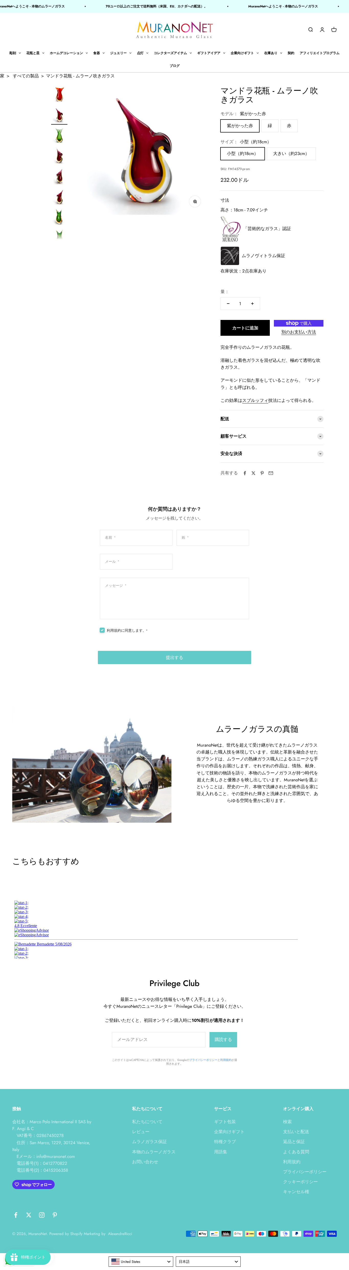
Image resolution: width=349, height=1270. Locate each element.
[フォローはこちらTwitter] (28, 1215)
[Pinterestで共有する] (262, 473)
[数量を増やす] (252, 303)
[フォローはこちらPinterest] (54, 1215)
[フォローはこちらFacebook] (15, 1215)
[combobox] (141, 1261)
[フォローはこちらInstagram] (41, 1215)
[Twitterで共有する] (253, 473)
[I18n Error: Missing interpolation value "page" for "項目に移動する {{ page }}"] (59, 116)
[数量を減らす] (228, 303)
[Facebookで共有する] (244, 473)
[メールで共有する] (270, 473)
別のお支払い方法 (298, 332)
